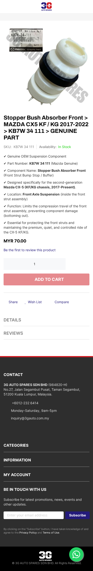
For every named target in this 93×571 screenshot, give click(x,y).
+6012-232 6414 (24, 403)
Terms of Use (51, 532)
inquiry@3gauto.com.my (30, 418)
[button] (33, 302)
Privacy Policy (28, 532)
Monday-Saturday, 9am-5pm (34, 411)
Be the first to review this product (30, 250)
